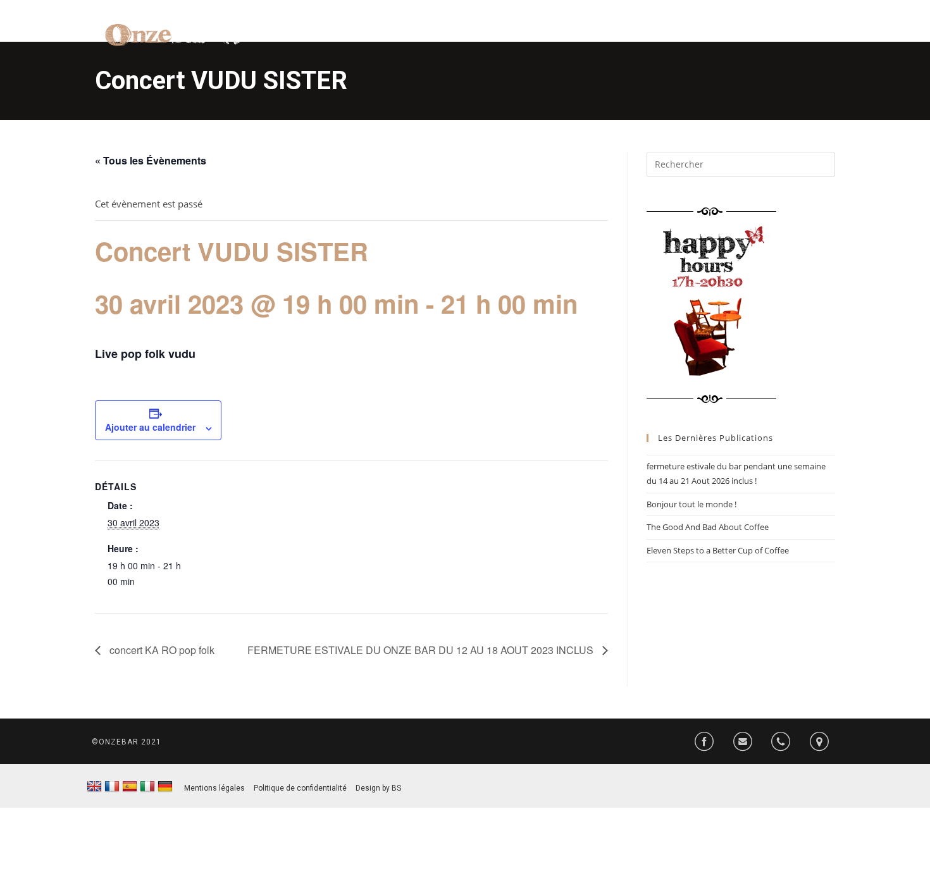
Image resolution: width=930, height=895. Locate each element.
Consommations (608, 38)
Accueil (457, 38)
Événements (702, 38)
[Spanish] (129, 787)
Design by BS (378, 788)
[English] (94, 787)
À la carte (521, 38)
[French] (112, 787)
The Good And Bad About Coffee (708, 527)
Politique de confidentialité (300, 788)
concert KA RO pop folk (160, 650)
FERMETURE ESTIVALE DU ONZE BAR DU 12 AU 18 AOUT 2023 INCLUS (421, 650)
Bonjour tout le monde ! (691, 504)
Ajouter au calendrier (150, 427)
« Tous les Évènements (150, 160)
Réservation (785, 38)
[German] (165, 787)
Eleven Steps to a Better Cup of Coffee (718, 550)
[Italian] (147, 787)
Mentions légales (214, 788)
